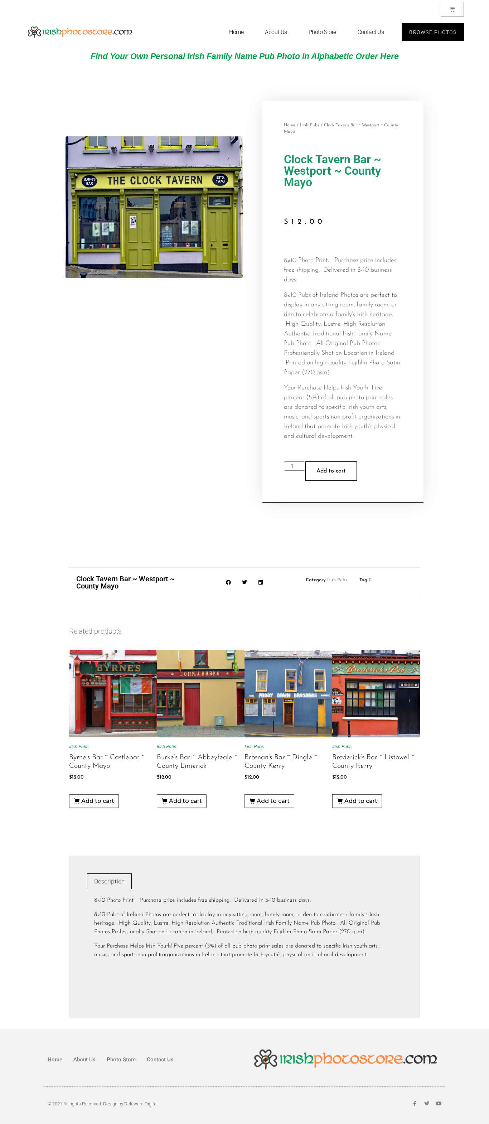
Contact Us (371, 32)
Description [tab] (109, 881)
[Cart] (452, 9)
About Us (276, 32)
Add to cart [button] (97, 801)
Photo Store (322, 32)
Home (236, 32)
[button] (229, 583)
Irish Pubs (309, 125)
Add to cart (331, 471)
